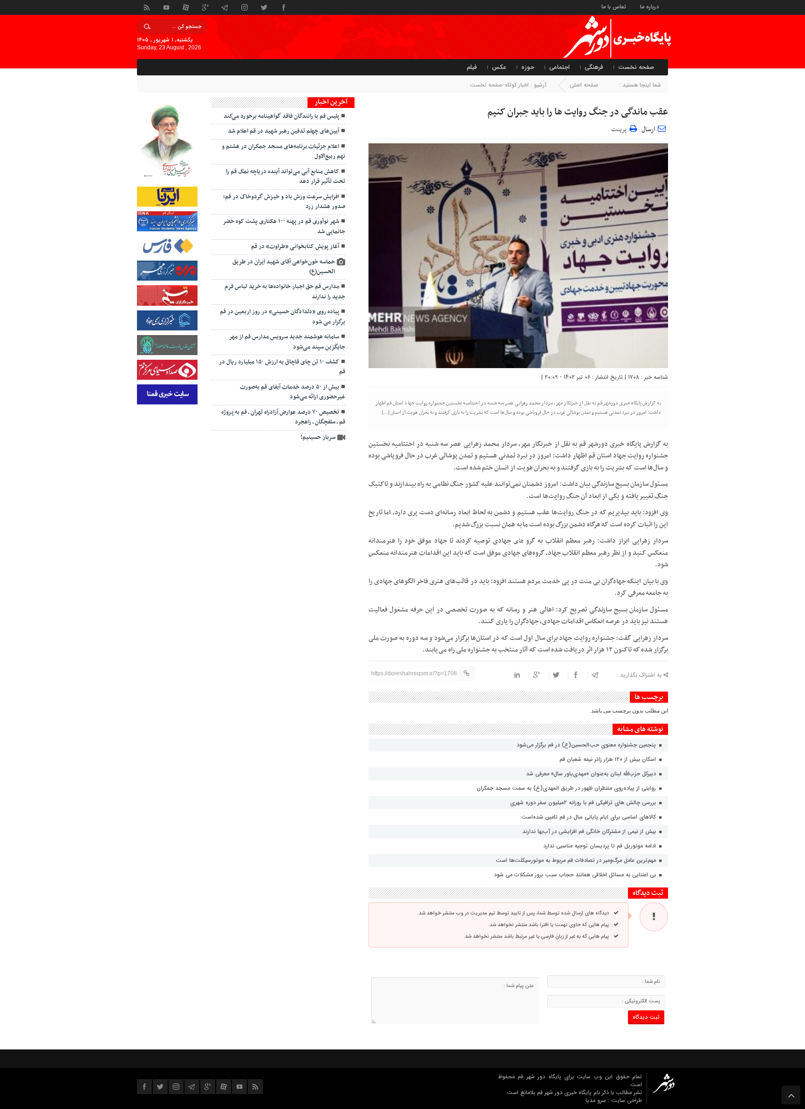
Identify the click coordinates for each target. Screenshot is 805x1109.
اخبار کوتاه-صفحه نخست (499, 85)
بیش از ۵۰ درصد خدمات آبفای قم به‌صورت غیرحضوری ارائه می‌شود (292, 392)
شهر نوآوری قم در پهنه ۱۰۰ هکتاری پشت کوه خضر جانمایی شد (284, 226)
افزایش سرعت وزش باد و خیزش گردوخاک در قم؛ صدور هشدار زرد (284, 202)
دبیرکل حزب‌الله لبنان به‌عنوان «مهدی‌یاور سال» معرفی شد (592, 773)
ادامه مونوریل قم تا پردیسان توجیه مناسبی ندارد (600, 845)
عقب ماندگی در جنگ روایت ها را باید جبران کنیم (577, 112)
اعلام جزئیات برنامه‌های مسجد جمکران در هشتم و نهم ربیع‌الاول (283, 151)
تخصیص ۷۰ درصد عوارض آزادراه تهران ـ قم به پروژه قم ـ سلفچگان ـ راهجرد (283, 417)
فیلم (472, 67)
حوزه (527, 67)
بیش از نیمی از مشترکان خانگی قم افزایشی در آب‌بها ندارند (590, 831)
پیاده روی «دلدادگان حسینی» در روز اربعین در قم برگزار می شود (282, 317)
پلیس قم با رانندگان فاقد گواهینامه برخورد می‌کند (281, 116)
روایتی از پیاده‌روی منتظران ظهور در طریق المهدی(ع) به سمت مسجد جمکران (567, 788)
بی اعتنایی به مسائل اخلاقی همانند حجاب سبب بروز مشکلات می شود (576, 874)
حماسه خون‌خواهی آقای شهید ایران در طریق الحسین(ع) (283, 267)
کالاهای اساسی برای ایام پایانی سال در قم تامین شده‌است (589, 817)
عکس (499, 67)
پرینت (620, 128)
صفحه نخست (636, 67)
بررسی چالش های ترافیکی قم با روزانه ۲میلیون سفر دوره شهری (584, 802)
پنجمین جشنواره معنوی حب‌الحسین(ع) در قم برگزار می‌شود (586, 744)
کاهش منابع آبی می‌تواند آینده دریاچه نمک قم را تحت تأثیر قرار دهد (285, 177)
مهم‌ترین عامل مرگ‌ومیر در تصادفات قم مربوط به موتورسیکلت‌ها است (577, 860)
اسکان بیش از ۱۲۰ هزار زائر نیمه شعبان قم (608, 759)
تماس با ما (613, 6)
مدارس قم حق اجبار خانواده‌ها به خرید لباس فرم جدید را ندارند (285, 292)
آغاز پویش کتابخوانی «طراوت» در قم (295, 247)
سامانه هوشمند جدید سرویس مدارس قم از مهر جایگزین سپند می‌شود (287, 342)
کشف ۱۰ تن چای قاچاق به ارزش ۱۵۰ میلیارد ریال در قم (282, 367)
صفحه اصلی (584, 85)
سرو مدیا (597, 1100)
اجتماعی (559, 67)
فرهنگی (594, 67)
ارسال (648, 129)
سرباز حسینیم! (317, 437)
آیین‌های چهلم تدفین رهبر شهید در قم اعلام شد (283, 131)
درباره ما (649, 6)
